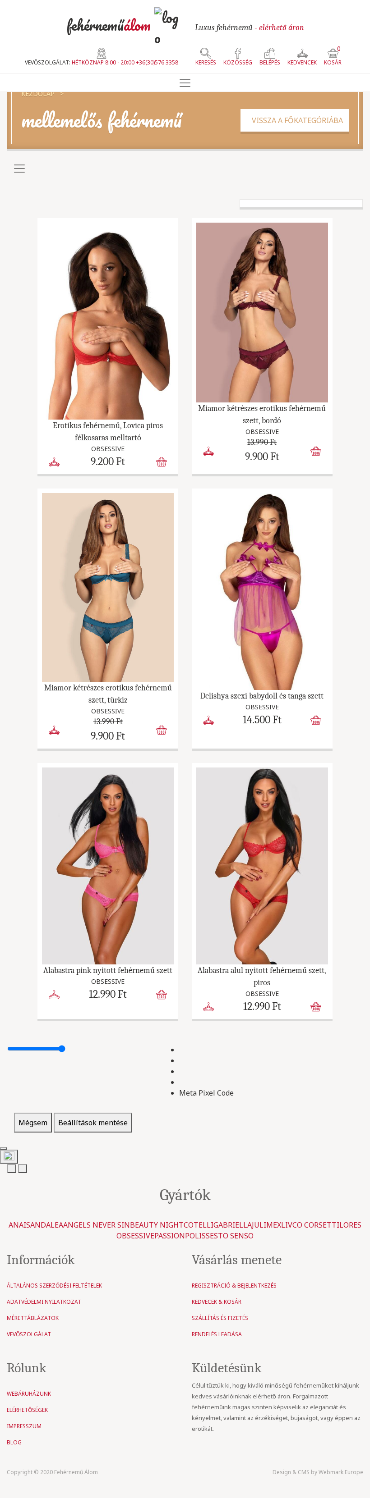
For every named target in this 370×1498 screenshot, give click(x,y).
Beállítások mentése (93, 1123)
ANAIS (19, 1225)
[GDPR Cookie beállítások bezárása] (3, 1148)
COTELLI (198, 1225)
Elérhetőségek (27, 1410)
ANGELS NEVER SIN (96, 1225)
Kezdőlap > (42, 93)
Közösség (237, 62)
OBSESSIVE (135, 1236)
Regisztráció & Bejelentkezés (234, 1285)
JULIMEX (266, 1225)
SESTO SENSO (230, 1236)
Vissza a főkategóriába (294, 120)
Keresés (205, 62)
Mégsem (32, 1123)
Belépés (269, 62)
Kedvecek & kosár (216, 1302)
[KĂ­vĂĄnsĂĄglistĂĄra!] (54, 461)
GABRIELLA (232, 1225)
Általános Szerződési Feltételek (54, 1285)
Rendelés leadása (217, 1334)
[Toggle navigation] (185, 83)
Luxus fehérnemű (249, 27)
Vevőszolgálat (29, 1334)
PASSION (169, 1236)
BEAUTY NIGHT (157, 1225)
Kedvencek (302, 62)
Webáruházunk (29, 1394)
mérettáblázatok (33, 1318)
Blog (14, 1442)
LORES (350, 1225)
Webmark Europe (341, 1472)
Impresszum (24, 1426)
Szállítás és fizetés (220, 1318)
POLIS (195, 1236)
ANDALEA (46, 1225)
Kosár (333, 57)
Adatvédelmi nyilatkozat (44, 1302)
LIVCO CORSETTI (310, 1225)
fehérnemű (108, 25)
